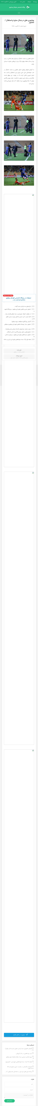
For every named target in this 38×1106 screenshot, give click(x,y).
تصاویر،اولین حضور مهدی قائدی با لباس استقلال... (18, 332)
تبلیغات (29, 2)
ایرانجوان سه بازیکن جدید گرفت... (22, 306)
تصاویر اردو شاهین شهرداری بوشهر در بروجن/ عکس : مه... (19, 336)
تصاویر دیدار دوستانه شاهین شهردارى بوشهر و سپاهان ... (19, 325)
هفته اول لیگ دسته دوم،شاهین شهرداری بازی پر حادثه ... (19, 340)
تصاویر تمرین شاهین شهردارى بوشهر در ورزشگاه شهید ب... (19, 310)
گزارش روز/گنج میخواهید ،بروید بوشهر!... (21, 322)
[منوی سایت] (19, 13)
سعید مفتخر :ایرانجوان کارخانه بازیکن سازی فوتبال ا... (18, 329)
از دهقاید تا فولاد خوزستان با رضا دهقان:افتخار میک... (17, 314)
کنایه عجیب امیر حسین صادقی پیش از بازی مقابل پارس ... (20, 318)
